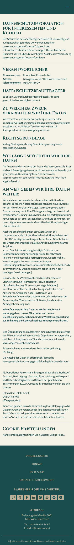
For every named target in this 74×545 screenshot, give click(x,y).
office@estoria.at (41, 528)
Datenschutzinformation (37, 480)
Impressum (37, 472)
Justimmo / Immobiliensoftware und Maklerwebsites (38, 541)
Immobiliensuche (37, 455)
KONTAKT (37, 464)
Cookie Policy (57, 434)
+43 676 (34, 524)
